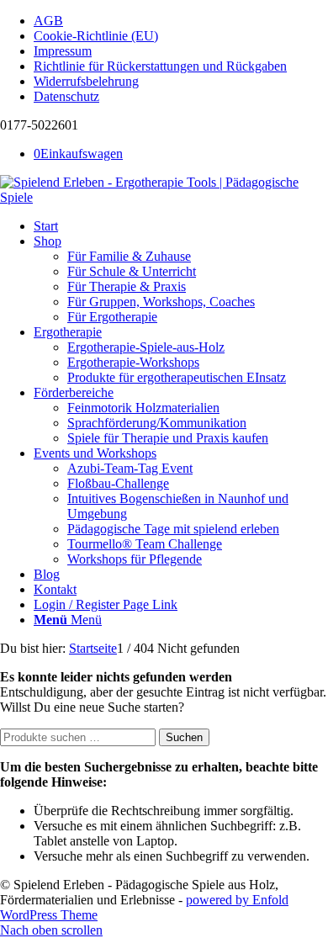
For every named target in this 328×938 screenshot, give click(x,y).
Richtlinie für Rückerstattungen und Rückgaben (160, 66)
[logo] (164, 197)
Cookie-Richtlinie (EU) (96, 36)
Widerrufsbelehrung (86, 81)
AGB (48, 20)
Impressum (63, 51)
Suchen (184, 737)
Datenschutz (66, 96)
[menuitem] (181, 21)
